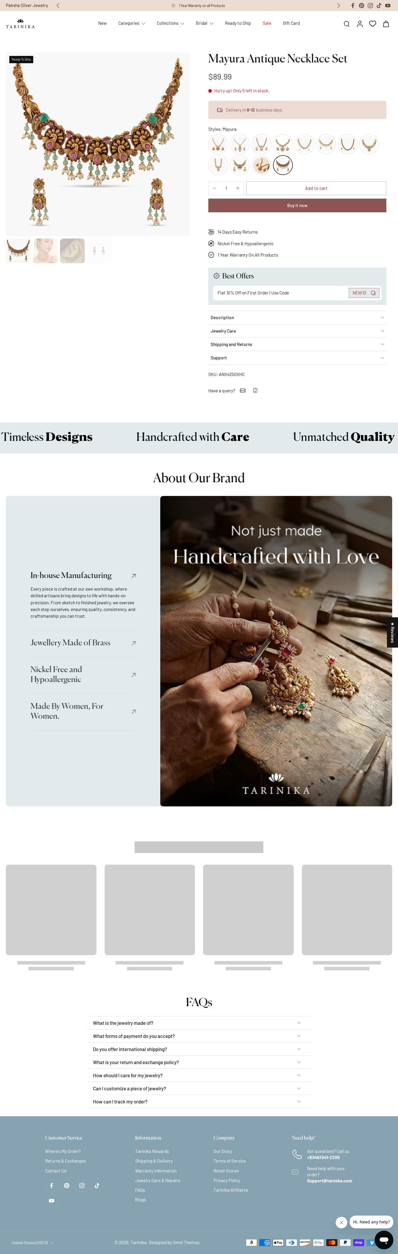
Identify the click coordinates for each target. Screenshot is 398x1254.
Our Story (223, 1151)
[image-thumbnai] (18, 251)
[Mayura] (283, 165)
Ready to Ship (238, 23)
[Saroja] (218, 144)
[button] (316, 188)
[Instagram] (370, 5)
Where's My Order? (63, 1151)
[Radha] (218, 165)
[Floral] (261, 165)
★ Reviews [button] (392, 632)
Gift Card (291, 23)
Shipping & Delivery (154, 1161)
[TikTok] (379, 5)
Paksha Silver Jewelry (27, 5)
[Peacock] (239, 165)
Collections (167, 23)
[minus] (214, 188)
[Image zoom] (98, 144)
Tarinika (139, 1242)
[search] (346, 23)
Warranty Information (156, 1170)
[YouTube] (387, 5)
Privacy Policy (227, 1180)
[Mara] (239, 144)
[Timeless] (326, 144)
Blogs (140, 1199)
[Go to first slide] (338, 5)
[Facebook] (352, 5)
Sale (267, 23)
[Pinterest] (361, 5)
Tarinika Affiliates (231, 1190)
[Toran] (347, 144)
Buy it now (297, 205)
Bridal (201, 23)
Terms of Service (230, 1161)
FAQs (140, 1190)
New (102, 23)
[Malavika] (369, 144)
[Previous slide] (58, 5)
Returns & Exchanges (65, 1161)
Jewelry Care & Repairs (157, 1180)
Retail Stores (226, 1170)
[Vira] (283, 144)
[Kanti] (261, 144)
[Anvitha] (304, 144)
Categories (128, 23)
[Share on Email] (242, 390)
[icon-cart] (385, 23)
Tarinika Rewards (152, 1151)
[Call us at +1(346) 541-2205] (255, 390)
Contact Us (55, 1170)
